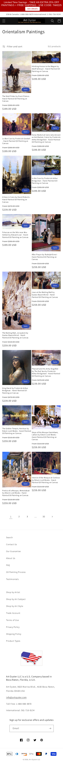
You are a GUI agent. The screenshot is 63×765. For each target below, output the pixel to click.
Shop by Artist (13, 592)
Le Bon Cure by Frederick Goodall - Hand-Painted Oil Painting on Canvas (16, 140)
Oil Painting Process (16, 572)
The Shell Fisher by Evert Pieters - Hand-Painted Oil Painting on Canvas (16, 98)
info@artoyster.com (16, 697)
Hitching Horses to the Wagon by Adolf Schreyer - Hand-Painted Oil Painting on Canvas (46, 68)
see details (32, 9)
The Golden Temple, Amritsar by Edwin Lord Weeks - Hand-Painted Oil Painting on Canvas (16, 430)
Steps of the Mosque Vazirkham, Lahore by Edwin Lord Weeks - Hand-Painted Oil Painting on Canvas (45, 436)
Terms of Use (12, 620)
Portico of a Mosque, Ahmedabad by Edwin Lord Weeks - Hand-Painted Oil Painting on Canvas (16, 492)
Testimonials (12, 579)
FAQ (8, 565)
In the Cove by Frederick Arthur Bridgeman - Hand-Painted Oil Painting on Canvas (45, 180)
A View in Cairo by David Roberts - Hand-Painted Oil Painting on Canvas (16, 199)
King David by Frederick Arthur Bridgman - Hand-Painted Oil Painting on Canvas (15, 390)
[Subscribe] (50, 728)
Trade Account (13, 613)
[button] (3, 21)
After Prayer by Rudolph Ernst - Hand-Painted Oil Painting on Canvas (45, 256)
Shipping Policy (13, 634)
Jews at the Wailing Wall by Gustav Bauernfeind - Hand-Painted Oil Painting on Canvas (45, 294)
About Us (10, 558)
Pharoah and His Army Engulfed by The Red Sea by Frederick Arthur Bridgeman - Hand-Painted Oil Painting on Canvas (46, 372)
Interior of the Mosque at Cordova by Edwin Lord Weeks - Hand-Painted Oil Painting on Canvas (46, 480)
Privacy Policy (12, 627)
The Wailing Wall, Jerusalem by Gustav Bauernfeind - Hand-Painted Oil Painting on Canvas (15, 335)
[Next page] (52, 516)
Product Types (13, 641)
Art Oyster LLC (34, 759)
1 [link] (10, 516)
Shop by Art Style (14, 606)
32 (44, 516)
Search (9, 537)
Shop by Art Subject (16, 599)
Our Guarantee (13, 551)
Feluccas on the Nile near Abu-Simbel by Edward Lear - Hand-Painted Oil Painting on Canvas (15, 234)
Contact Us (11, 544)
